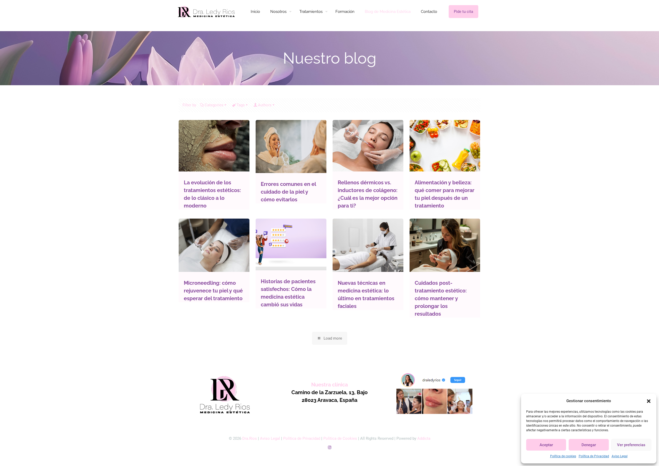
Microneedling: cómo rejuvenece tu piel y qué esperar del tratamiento (213, 290)
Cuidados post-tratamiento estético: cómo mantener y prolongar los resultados (441, 298)
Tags (241, 105)
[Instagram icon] (330, 447)
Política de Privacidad (594, 456)
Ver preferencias (631, 445)
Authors (265, 105)
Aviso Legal (620, 456)
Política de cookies (563, 456)
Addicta (423, 438)
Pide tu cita (463, 11)
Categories (214, 105)
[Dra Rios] (206, 11)
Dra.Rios (249, 438)
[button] (648, 401)
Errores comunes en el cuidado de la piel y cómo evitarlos (288, 192)
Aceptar (546, 445)
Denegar (589, 445)
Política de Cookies (340, 438)
